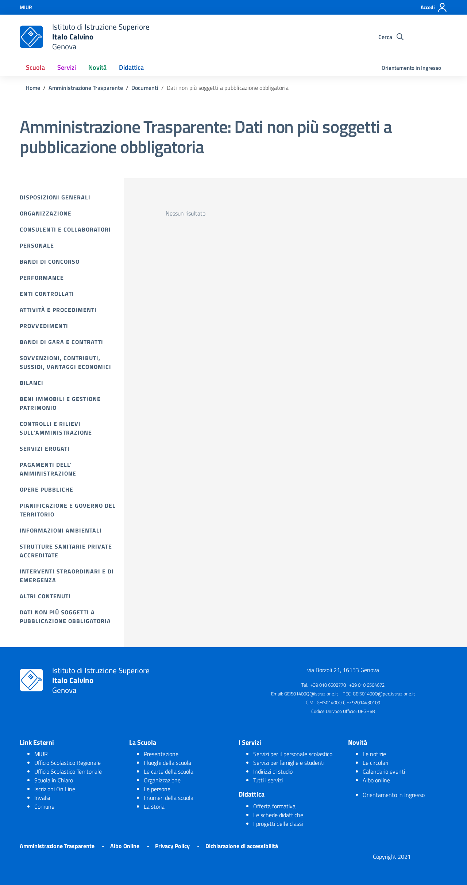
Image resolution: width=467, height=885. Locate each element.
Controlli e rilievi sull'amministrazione (56, 428)
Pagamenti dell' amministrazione (48, 469)
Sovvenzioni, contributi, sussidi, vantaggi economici (65, 362)
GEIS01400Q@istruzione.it (311, 693)
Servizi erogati (45, 448)
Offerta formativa (274, 806)
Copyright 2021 (392, 856)
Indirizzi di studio (273, 771)
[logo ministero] (31, 37)
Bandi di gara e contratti (61, 341)
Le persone (157, 789)
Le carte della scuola (168, 771)
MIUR (41, 753)
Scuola (35, 67)
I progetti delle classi (278, 823)
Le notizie (374, 753)
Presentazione (161, 753)
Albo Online (124, 846)
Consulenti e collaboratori (65, 229)
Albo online (376, 780)
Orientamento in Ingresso (411, 68)
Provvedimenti (44, 325)
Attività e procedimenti (58, 309)
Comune (44, 806)
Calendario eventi (384, 771)
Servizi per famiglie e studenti (288, 762)
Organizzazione (46, 213)
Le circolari (375, 762)
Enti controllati (47, 293)
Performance (42, 277)
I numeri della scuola (168, 797)
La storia (154, 806)
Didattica (131, 67)
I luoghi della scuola (167, 762)
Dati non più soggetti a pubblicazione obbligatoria (65, 616)
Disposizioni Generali (55, 197)
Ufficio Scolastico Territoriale (68, 771)
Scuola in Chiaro (53, 780)
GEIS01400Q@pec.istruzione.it (384, 693)
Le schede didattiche (278, 814)
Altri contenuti (45, 596)
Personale (37, 245)
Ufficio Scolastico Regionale (67, 762)
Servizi (66, 67)
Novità (97, 67)
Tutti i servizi (268, 780)
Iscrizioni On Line (54, 789)
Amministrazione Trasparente (57, 846)
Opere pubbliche (46, 489)
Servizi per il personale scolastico (292, 753)
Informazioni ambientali (61, 530)
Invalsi (42, 797)
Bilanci (31, 382)
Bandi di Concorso (50, 261)
